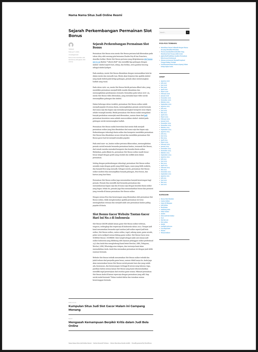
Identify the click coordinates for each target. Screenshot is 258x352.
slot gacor (79, 59)
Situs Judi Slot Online (167, 216)
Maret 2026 (164, 91)
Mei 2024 (164, 138)
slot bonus (72, 59)
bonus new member (75, 57)
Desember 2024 (166, 123)
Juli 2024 (163, 134)
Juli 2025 (163, 108)
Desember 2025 (166, 98)
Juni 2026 (164, 85)
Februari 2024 (165, 144)
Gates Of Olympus (166, 203)
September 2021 (166, 174)
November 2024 (166, 125)
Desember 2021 (166, 172)
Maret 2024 (164, 142)
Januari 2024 (165, 146)
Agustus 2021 (165, 176)
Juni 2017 (164, 184)
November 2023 (166, 151)
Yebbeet (71, 49)
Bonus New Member (167, 199)
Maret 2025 (164, 117)
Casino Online (165, 201)
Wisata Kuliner (165, 233)
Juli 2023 (163, 159)
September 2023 (166, 155)
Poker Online (165, 211)
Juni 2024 (164, 136)
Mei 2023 (164, 163)
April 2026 (164, 89)
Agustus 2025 (165, 106)
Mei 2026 (164, 87)
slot (84, 57)
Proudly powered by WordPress (142, 343)
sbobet (163, 214)
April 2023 (164, 165)
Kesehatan (164, 207)
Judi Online (164, 205)
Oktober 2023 (165, 153)
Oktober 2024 (165, 127)
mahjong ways (165, 209)
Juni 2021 (164, 180)
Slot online (164, 222)
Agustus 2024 (165, 132)
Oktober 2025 (165, 102)
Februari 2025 (165, 119)
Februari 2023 (165, 167)
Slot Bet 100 (164, 220)
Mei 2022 (164, 170)
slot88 (163, 224)
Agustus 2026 (165, 81)
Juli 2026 (164, 83)
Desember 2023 (166, 148)
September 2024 (166, 129)
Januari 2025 (165, 121)
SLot (162, 218)
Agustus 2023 (165, 157)
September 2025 (166, 104)
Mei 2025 (164, 113)
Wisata (163, 230)
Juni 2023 (164, 161)
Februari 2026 (165, 94)
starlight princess (166, 226)
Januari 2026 (165, 96)
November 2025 (166, 100)
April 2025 (164, 115)
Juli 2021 (163, 178)
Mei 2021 (164, 182)
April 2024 (164, 140)
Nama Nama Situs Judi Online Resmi (95, 15)
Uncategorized (73, 54)
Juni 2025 (164, 110)
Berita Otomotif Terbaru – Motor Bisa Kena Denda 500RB (111, 343)
